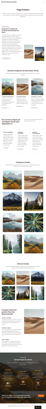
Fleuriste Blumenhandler (9, 2)
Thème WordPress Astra (33, 405)
